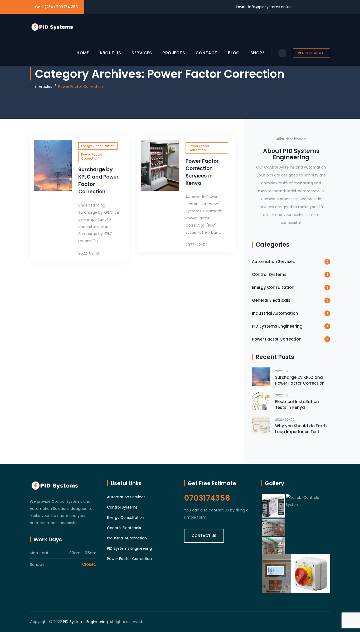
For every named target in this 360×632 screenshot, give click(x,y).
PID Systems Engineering (277, 326)
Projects (173, 53)
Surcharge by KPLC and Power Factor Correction (300, 380)
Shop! (257, 53)
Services (142, 53)
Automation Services (273, 261)
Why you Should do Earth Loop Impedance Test (301, 428)
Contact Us (204, 535)
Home (82, 53)
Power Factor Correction (91, 156)
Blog (234, 53)
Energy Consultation (98, 146)
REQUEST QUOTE (311, 53)
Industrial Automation (275, 313)
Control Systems (269, 274)
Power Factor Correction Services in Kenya (202, 172)
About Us (110, 53)
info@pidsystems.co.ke (269, 6)
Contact (206, 53)
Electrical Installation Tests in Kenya (297, 404)
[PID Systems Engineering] (52, 27)
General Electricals (271, 300)
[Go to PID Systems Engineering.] (31, 86)
